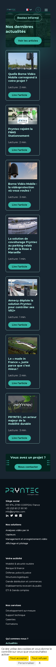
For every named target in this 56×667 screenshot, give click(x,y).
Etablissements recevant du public (24, 585)
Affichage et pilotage (17, 543)
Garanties (10, 619)
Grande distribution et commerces (24, 581)
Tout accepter (18, 658)
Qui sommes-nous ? (17, 638)
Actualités (11, 643)
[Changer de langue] (28, 10)
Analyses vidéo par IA (17, 530)
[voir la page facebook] (20, 515)
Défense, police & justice (18, 572)
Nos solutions (13, 524)
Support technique (15, 615)
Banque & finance (15, 568)
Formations (12, 624)
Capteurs (11, 534)
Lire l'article (19, 95)
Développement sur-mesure (21, 610)
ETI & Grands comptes (17, 590)
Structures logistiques (17, 577)
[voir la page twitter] (11, 515)
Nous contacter (28, 467)
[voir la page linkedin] (7, 515)
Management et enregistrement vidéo (26, 539)
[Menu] (46, 10)
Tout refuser (39, 658)
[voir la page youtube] (16, 515)
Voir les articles (28, 40)
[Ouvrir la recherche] (38, 9)
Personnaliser (26, 663)
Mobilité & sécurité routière (20, 563)
